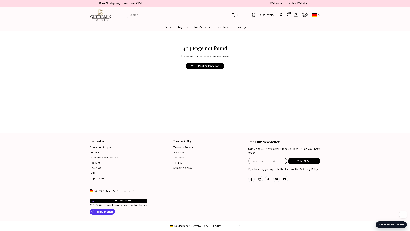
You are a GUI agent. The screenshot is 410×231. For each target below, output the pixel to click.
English (127, 191)
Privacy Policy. (310, 169)
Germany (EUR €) (105, 190)
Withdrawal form (391, 224)
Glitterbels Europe (110, 204)
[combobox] (182, 15)
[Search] (233, 15)
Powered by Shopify (134, 204)
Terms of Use (292, 169)
